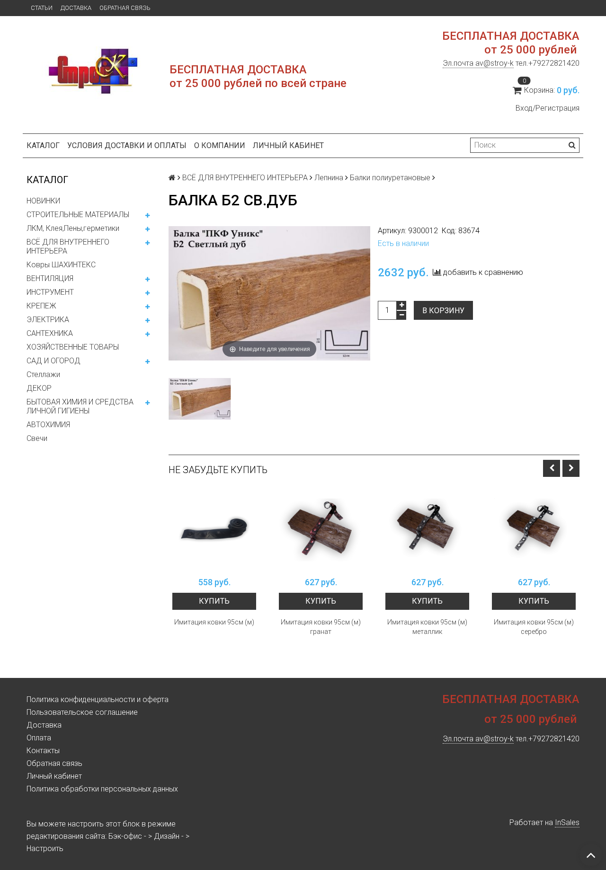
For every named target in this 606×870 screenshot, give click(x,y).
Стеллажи (43, 374)
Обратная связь (125, 7)
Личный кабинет (288, 145)
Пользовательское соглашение (82, 712)
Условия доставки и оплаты (127, 145)
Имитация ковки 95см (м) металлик (427, 626)
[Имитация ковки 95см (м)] (214, 530)
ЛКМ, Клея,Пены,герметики (73, 228)
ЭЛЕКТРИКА (48, 319)
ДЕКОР (39, 388)
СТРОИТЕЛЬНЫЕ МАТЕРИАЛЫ (78, 214)
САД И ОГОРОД (53, 360)
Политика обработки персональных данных (102, 788)
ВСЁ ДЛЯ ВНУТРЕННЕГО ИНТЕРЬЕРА (68, 246)
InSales (567, 822)
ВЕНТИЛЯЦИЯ (50, 278)
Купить (214, 601)
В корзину (443, 310)
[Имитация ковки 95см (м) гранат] (321, 530)
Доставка (76, 7)
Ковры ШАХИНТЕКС (61, 264)
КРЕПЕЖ (41, 305)
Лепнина (328, 177)
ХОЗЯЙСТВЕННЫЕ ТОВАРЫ (73, 347)
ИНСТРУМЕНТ (50, 292)
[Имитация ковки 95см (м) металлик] (427, 530)
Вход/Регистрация (547, 108)
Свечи (37, 438)
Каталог (43, 145)
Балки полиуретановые (390, 177)
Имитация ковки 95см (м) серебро (534, 626)
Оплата (39, 737)
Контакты (43, 750)
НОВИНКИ (43, 200)
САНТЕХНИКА (50, 333)
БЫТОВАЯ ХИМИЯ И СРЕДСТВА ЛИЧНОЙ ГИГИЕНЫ (80, 406)
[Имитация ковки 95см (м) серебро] (534, 530)
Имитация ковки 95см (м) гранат (321, 626)
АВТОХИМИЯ (48, 424)
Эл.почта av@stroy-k (478, 63)
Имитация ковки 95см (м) (214, 622)
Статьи (42, 7)
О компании (219, 145)
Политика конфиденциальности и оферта (98, 699)
